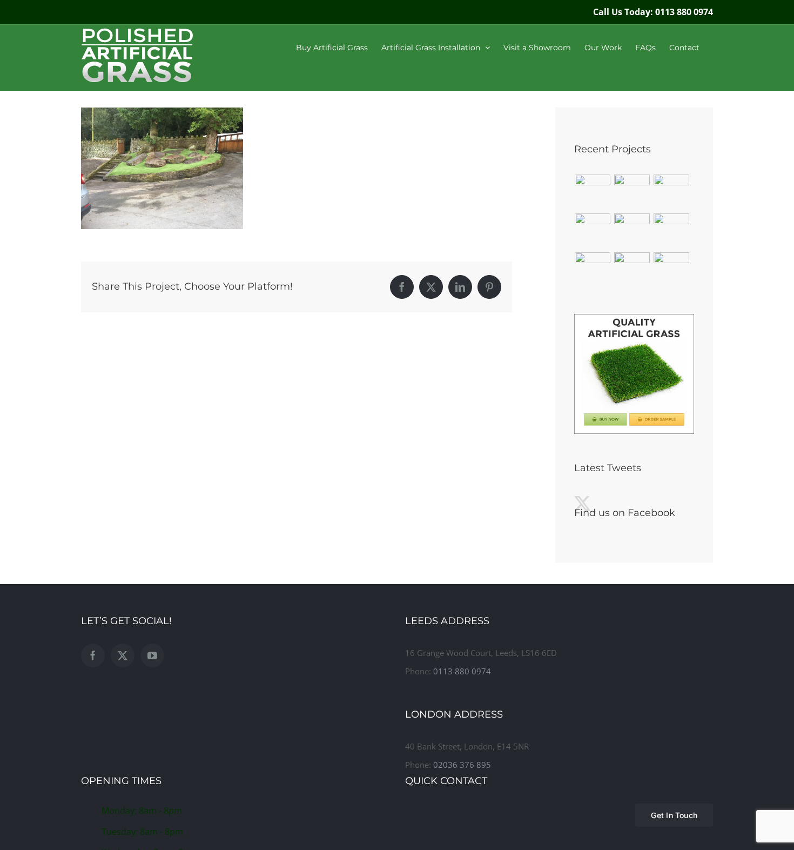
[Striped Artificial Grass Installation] (592, 192)
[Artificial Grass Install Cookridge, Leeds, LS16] (592, 270)
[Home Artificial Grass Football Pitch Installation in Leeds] (671, 270)
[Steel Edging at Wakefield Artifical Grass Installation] (671, 192)
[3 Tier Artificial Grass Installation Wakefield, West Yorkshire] (632, 231)
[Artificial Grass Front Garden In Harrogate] (592, 231)
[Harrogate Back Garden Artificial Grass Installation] (671, 231)
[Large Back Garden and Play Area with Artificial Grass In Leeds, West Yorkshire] (632, 270)
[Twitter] (122, 655)
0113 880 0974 (462, 671)
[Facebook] (93, 655)
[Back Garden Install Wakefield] (632, 192)
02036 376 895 (462, 764)
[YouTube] (152, 655)
